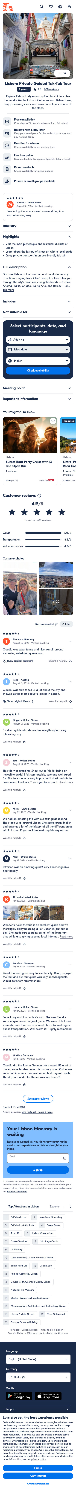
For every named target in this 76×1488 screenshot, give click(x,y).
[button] (46, 89)
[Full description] (69, 267)
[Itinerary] (69, 226)
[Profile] (69, 7)
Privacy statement (17, 1191)
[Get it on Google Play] (19, 1397)
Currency (11, 1369)
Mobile (10, 1388)
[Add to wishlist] (53, 421)
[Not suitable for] (69, 312)
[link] (30, 451)
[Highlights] (69, 237)
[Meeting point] (69, 388)
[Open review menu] (70, 641)
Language (12, 1351)
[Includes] (69, 301)
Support (10, 1409)
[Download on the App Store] (48, 1397)
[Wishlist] (51, 7)
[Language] (60, 6)
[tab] (23, 1206)
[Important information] (69, 399)
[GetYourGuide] (8, 7)
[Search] (42, 6)
